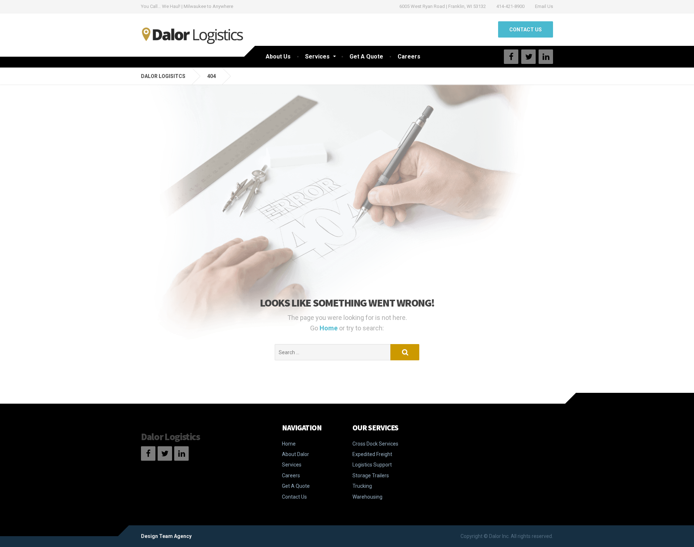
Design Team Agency (166, 536)
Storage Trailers (370, 475)
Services (317, 56)
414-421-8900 (510, 6)
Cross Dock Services (375, 444)
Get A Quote (366, 56)
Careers (409, 56)
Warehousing (367, 497)
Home (329, 328)
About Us (278, 56)
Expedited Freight (372, 454)
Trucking (362, 486)
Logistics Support (372, 465)
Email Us (544, 6)
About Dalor (295, 454)
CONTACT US (525, 29)
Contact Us (294, 497)
